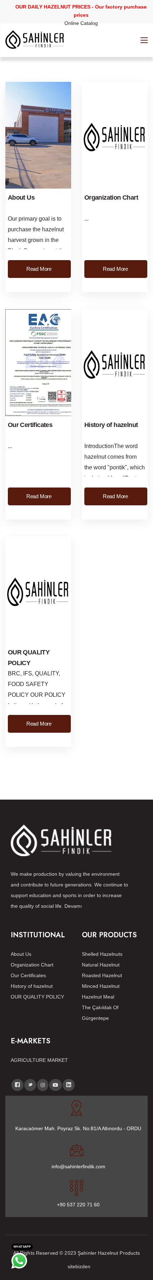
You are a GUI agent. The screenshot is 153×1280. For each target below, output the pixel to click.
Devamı (73, 906)
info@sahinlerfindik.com (78, 1166)
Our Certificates (30, 424)
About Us (21, 197)
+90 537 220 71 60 (78, 1204)
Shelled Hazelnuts (102, 954)
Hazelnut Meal (98, 997)
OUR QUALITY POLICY (37, 997)
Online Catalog (81, 23)
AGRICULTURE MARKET (39, 1060)
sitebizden (79, 1266)
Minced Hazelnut (101, 986)
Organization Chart (111, 197)
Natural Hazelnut (101, 965)
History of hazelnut (111, 424)
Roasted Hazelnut (102, 975)
